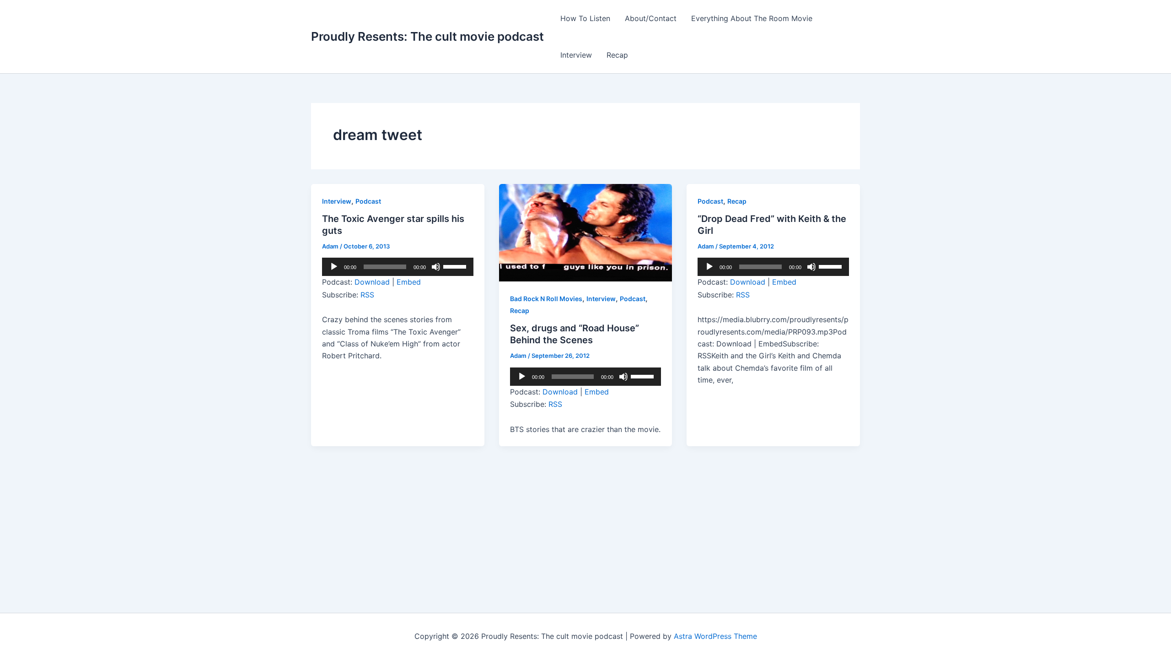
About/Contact (651, 18)
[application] (397, 267)
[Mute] (435, 266)
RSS (367, 294)
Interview (576, 54)
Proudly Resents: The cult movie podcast (427, 36)
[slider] (456, 266)
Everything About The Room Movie (751, 18)
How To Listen (585, 18)
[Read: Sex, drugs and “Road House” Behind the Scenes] (585, 232)
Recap (617, 54)
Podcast (368, 201)
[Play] (333, 266)
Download (372, 281)
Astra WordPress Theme (715, 636)
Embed (409, 281)
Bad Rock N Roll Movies (546, 298)
